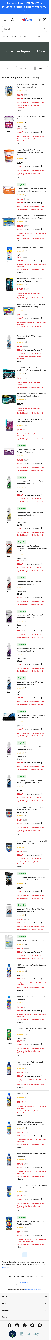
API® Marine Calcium (25, 1094)
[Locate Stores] (39, 19)
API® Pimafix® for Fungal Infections (30, 940)
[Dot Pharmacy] (29, 1334)
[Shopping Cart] (44, 19)
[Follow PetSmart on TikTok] (32, 1325)
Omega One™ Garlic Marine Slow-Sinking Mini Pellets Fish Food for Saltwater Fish (30, 809)
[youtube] (40, 1325)
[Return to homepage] (27, 19)
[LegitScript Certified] (12, 1334)
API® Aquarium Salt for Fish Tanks (30, 247)
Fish (3, 36)
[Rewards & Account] (12, 19)
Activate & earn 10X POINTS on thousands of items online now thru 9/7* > (25, 7)
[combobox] (24, 28)
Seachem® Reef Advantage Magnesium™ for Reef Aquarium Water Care (32, 548)
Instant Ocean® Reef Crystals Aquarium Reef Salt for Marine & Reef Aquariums (31, 152)
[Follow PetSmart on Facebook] (9, 1325)
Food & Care (12, 36)
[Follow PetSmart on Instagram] (17, 1325)
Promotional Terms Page (33, 1289)
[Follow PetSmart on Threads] (25, 1325)
